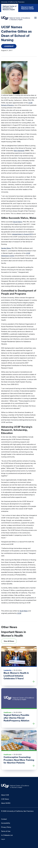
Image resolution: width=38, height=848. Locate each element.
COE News (5, 799)
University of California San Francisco (12, 2)
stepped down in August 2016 (22, 234)
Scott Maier (24, 611)
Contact (4, 819)
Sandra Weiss (6, 248)
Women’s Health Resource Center (27, 8)
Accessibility (5, 823)
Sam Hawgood (19, 150)
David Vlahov (17, 222)
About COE (5, 795)
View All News (9, 641)
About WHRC (6, 803)
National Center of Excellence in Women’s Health (9, 8)
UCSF (19, 613)
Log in (3, 839)
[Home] (15, 18)
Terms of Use (5, 831)
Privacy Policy (6, 827)
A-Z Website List (7, 835)
